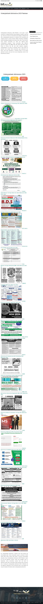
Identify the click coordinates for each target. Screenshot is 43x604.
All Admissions (5, 79)
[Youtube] (41, 1)
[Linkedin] (20, 598)
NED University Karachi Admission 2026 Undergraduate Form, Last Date (14, 138)
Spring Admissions (14, 79)
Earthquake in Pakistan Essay (35, 38)
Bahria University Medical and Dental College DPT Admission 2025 (13, 413)
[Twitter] (38, 1)
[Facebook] (36, 1)
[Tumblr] (26, 598)
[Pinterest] (23, 598)
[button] (41, 9)
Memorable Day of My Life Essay (36, 40)
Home (2, 11)
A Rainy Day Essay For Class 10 (35, 34)
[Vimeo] (40, 1)
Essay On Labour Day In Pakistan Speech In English (36, 43)
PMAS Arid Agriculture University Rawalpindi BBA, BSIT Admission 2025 (14, 393)
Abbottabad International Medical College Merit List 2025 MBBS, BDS (14, 503)
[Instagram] (37, 1)
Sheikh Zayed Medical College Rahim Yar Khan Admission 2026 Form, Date (13, 193)
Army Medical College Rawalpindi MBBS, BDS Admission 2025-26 (14, 266)
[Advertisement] (14, 23)
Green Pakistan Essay (34, 36)
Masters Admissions (23, 79)
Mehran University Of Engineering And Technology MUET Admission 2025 (13, 356)
